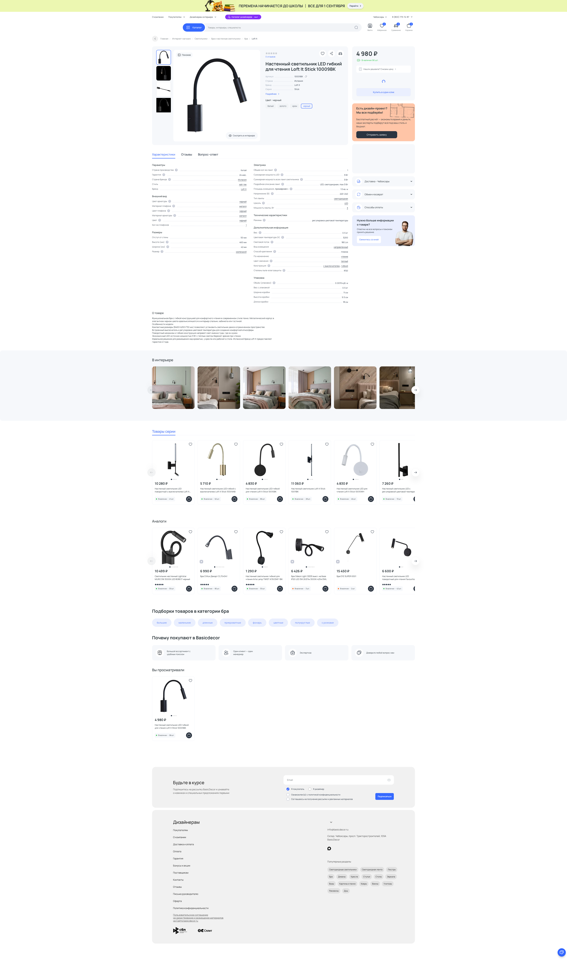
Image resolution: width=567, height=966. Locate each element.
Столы (378, 876)
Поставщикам (180, 872)
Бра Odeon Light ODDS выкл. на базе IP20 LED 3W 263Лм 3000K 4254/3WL (309, 578)
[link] (271, 54)
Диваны (342, 876)
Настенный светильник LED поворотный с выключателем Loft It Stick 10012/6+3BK (172, 490)
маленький (241, 251)
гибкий (344, 266)
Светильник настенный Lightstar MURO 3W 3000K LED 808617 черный (172, 578)
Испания (242, 179)
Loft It (297, 85)
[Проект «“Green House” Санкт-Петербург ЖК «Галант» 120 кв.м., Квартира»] (173, 387)
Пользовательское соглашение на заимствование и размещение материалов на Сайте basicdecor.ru (198, 917)
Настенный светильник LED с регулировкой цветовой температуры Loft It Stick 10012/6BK (400, 490)
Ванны (375, 883)
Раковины (334, 890)
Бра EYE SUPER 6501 (346, 576)
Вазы (331, 883)
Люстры (392, 869)
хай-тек (243, 184)
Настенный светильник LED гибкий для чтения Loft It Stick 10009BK (172, 726)
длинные (208, 622)
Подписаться (384, 796)
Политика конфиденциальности (190, 908)
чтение (344, 256)
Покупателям (180, 830)
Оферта (177, 901)
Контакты (178, 879)
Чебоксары (378, 17)
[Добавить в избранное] (322, 53)
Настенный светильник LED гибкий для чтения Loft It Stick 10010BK (263, 490)
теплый (344, 261)
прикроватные (232, 622)
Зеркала (391, 876)
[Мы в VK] (341, 848)
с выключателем (331, 266)
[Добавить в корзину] (189, 499)
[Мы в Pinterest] (335, 848)
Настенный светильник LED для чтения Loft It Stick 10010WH (352, 490)
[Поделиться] (331, 53)
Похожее (186, 54)
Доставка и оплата (183, 844)
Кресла (354, 876)
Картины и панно (347, 883)
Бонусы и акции (181, 865)
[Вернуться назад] (155, 39)
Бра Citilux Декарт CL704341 (213, 576)
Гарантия (178, 858)
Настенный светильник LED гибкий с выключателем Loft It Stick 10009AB (218, 490)
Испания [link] (298, 80)
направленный (341, 247)
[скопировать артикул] (306, 76)
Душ (346, 890)
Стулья (366, 876)
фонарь (257, 622)
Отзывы (186, 154)
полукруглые (302, 622)
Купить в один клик (383, 92)
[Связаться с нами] (562, 952)
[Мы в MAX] (329, 848)
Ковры (364, 883)
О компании (158, 17)
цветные (278, 622)
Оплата (177, 851)
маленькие (185, 622)
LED (346, 203)
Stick (296, 89)
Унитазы (388, 883)
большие (162, 622)
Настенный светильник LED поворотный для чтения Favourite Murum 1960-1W (398, 578)
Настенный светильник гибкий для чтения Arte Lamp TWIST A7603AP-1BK (264, 578)
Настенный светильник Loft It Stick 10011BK (308, 490)
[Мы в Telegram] (353, 848)
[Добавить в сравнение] (340, 53)
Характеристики (163, 154)
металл (243, 206)
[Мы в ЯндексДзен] (347, 848)
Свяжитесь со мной (369, 239)
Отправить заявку (377, 134)
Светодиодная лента (372, 869)
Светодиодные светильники (343, 869)
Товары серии (163, 431)
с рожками (328, 622)
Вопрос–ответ (208, 154)
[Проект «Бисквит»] (219, 387)
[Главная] (167, 27)
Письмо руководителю (185, 894)
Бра (331, 876)
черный (243, 201)
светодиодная (341, 198)
